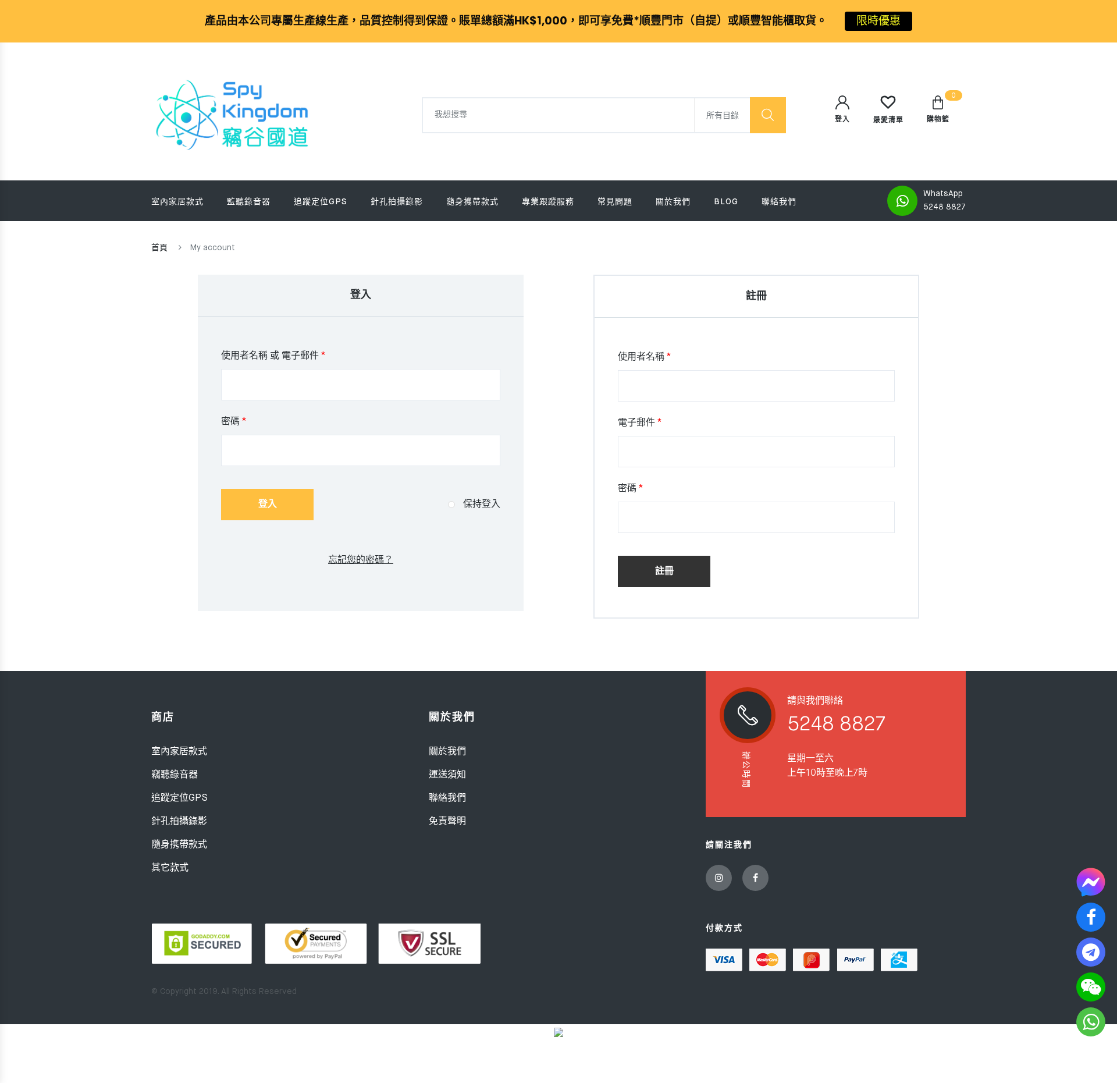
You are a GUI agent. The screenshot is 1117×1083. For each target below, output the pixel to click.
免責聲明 (447, 821)
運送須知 (447, 775)
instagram (719, 878)
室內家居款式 (177, 202)
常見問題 (614, 202)
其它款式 (169, 868)
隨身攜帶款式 (472, 202)
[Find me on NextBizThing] (558, 1032)
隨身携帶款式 (179, 845)
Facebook (755, 878)
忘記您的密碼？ (360, 560)
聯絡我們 (779, 202)
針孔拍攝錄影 (397, 202)
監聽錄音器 (249, 202)
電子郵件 (640, 423)
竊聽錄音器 (174, 775)
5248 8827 (944, 207)
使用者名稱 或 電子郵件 (273, 356)
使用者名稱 (644, 357)
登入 (267, 504)
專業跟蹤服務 (548, 202)
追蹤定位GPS (320, 202)
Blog (726, 202)
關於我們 (673, 202)
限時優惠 (878, 21)
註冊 (664, 571)
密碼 (234, 422)
